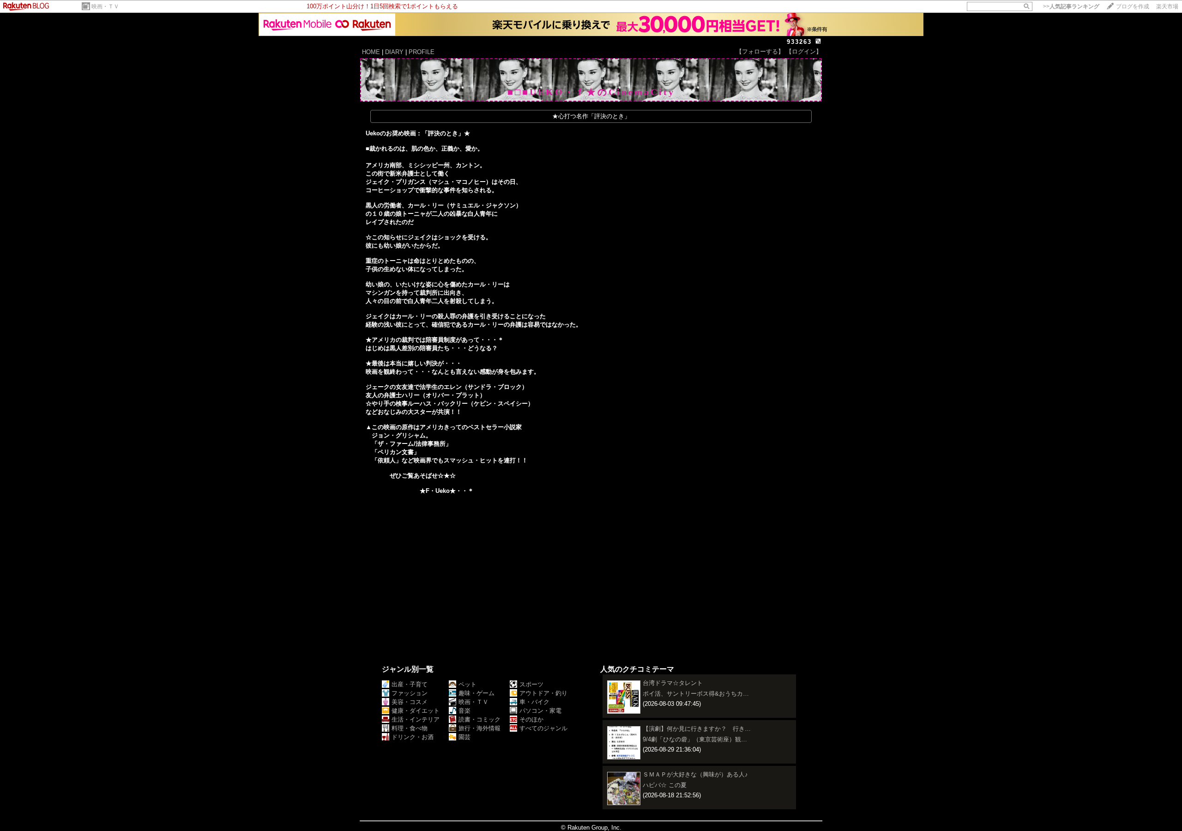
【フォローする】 (760, 51)
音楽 (464, 710)
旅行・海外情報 (479, 728)
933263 (799, 41)
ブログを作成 (1132, 6)
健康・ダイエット (416, 710)
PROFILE (421, 52)
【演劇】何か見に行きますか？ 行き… (697, 728)
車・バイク (534, 701)
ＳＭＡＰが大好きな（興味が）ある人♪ (695, 774)
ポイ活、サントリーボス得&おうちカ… (696, 693)
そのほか (531, 719)
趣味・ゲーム (476, 693)
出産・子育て (410, 684)
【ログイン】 (804, 51)
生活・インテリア (416, 719)
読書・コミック (479, 719)
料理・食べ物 (410, 728)
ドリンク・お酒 (413, 737)
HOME (371, 52)
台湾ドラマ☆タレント (673, 682)
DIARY (394, 52)
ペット (467, 684)
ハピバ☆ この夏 (665, 785)
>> (1071, 6)
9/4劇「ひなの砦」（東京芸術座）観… (695, 739)
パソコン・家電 (540, 710)
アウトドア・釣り (543, 693)
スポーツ (531, 684)
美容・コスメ (410, 701)
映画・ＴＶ (105, 6)
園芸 (464, 737)
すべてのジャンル (543, 728)
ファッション (410, 693)
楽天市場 (1167, 6)
